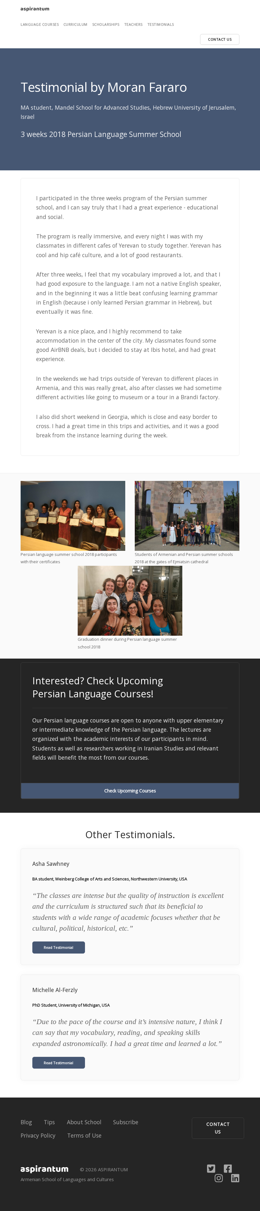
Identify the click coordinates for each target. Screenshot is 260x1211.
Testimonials (160, 24)
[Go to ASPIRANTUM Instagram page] (219, 1177)
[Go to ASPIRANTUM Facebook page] (228, 1168)
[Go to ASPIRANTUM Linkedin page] (235, 1177)
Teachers (133, 24)
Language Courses (40, 24)
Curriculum (75, 24)
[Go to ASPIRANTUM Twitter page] (211, 1168)
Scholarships (106, 24)
